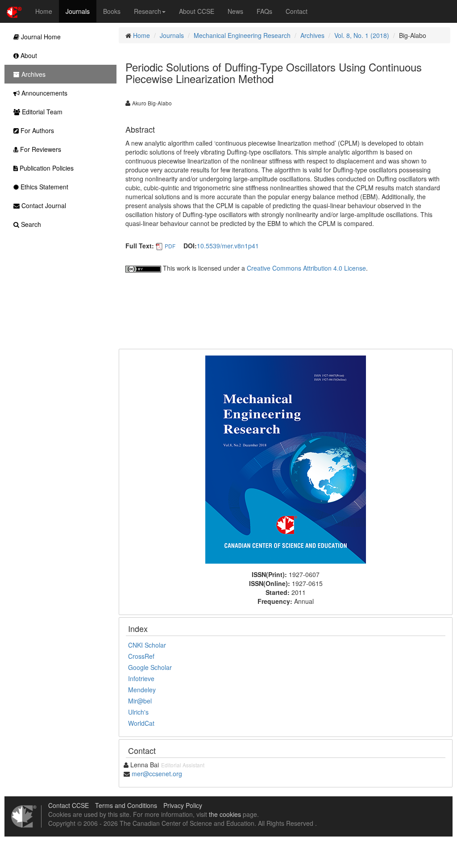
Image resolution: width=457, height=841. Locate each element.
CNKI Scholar (147, 644)
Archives (312, 35)
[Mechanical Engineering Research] (286, 458)
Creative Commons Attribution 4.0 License (306, 268)
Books (111, 11)
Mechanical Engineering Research (242, 35)
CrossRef (141, 656)
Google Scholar (150, 667)
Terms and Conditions (126, 805)
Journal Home (40, 36)
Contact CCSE (68, 805)
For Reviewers (39, 149)
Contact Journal (43, 205)
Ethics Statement (43, 186)
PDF (170, 246)
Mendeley (142, 689)
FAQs (264, 11)
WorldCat (141, 723)
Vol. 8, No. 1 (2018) (361, 35)
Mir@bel (140, 700)
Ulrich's (138, 711)
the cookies (225, 814)
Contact (296, 11)
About (28, 55)
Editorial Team (41, 111)
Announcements (43, 92)
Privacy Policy (182, 805)
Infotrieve (141, 678)
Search (30, 224)
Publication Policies (46, 167)
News (235, 11)
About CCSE (196, 11)
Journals (78, 11)
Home (43, 11)
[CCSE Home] (14, 11)
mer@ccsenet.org (157, 773)
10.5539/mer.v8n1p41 (228, 245)
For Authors (36, 130)
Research (147, 11)
